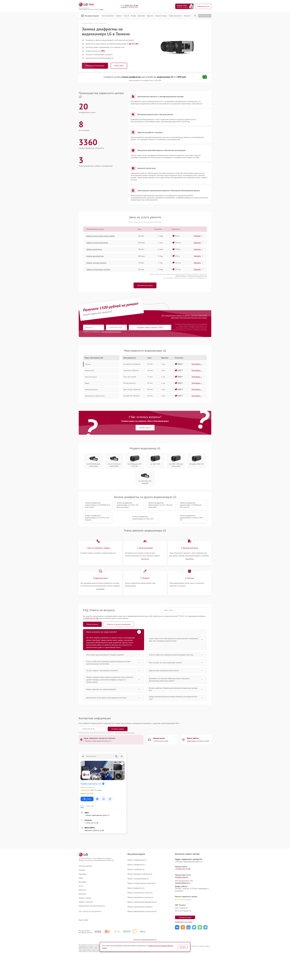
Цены (118, 16)
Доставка (141, 16)
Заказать (197, 236)
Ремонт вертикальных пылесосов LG (142, 911)
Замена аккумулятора (95, 256)
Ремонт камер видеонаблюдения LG (142, 902)
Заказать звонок (145, 428)
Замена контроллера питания (98, 269)
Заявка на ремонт (175, 16)
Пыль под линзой (129, 377)
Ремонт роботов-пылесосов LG (139, 874)
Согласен (183, 947)
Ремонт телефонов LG (136, 864)
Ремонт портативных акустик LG (140, 897)
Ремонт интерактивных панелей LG (141, 883)
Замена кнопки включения (97, 242)
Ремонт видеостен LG (135, 888)
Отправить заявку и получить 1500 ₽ (150, 327)
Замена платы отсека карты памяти (100, 236)
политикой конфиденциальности (111, 332)
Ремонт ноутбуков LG (135, 869)
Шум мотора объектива (131, 389)
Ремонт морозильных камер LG (139, 907)
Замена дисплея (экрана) (96, 263)
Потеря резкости (129, 383)
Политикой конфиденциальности (125, 733)
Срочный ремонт (108, 16)
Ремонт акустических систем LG (140, 892)
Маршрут (89, 799)
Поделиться (177, 927)
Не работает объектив (131, 396)
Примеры (82, 874)
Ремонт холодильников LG (138, 878)
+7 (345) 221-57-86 (130, 5)
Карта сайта (83, 920)
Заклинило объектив (131, 370)
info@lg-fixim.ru (181, 877)
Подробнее (145, 559)
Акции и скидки (161, 16)
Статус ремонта (204, 16)
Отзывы (133, 16)
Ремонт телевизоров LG (136, 860)
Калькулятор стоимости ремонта (92, 906)
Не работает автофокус (131, 364)
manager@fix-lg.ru (182, 883)
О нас (126, 16)
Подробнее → (197, 364)
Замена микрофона (94, 249)
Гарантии (150, 16)
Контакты (187, 16)
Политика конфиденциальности (145, 939)
